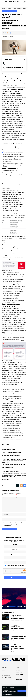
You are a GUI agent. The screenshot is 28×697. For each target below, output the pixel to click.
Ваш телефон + (14, 554)
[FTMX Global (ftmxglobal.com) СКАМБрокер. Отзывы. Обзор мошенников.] (5, 627)
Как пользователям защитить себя (13, 68)
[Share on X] (17, 485)
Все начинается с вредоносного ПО (13, 63)
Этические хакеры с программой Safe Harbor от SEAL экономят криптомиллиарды (13, 466)
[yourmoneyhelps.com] (14, 2)
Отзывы (12, 622)
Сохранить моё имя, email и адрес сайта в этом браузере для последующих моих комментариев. (14, 524)
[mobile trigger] (3, 2)
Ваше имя (15, 544)
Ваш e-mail (15, 549)
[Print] (10, 33)
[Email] (8, 33)
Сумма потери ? (15, 559)
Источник (5, 444)
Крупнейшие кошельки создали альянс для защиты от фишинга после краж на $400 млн (14, 461)
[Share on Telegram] (5, 33)
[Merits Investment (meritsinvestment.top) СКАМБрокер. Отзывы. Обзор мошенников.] (5, 617)
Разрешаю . (15, 566)
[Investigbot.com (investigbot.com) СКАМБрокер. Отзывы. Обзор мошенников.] (5, 647)
